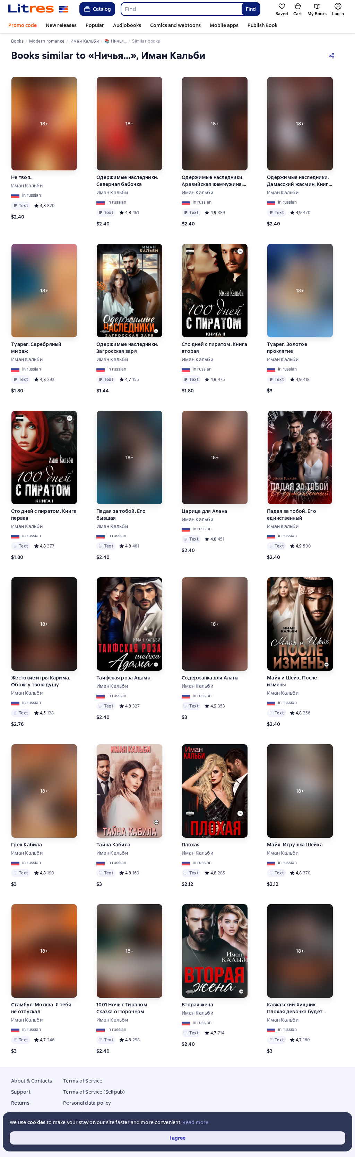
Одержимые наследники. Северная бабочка (127, 180)
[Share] (333, 55)
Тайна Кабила (113, 845)
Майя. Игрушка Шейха (295, 845)
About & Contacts (31, 1081)
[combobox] (181, 9)
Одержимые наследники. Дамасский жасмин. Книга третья (299, 181)
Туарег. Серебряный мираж (36, 347)
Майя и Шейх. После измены (292, 681)
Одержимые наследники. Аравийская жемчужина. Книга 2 (212, 181)
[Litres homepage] (38, 9)
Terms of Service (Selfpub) (94, 1092)
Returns (20, 1103)
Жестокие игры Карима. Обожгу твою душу (40, 681)
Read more (195, 1122)
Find (251, 9)
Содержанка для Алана (210, 678)
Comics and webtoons (175, 25)
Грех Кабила (26, 845)
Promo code (22, 25)
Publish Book (262, 25)
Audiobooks (127, 25)
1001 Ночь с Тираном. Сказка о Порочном (122, 1008)
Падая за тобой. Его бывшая (121, 514)
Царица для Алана (204, 511)
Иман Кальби (27, 186)
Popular (95, 25)
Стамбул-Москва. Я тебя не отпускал (41, 1008)
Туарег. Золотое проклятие (287, 347)
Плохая (191, 845)
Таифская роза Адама (123, 678)
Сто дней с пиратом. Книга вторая (214, 347)
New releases (61, 25)
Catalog (102, 9)
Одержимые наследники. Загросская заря (127, 347)
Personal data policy (87, 1103)
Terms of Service (82, 1081)
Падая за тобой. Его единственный (291, 514)
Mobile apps (224, 25)
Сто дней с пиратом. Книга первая (44, 514)
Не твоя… (22, 177)
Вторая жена (197, 1005)
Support (21, 1092)
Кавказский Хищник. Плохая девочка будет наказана (294, 1008)
